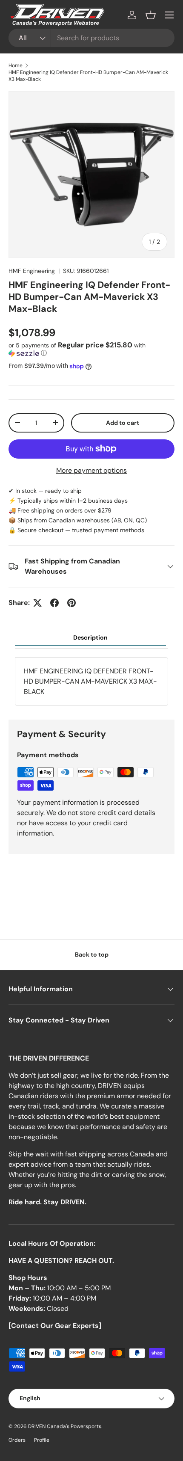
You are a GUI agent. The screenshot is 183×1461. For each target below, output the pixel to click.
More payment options (91, 470)
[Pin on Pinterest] (71, 602)
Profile (41, 1440)
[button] (150, 15)
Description (90, 637)
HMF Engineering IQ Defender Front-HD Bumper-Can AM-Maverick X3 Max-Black (88, 76)
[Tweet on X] (37, 602)
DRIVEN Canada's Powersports (64, 1426)
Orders (17, 1440)
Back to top (92, 954)
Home (16, 65)
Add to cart (122, 423)
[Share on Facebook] (54, 602)
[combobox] (91, 38)
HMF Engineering (32, 271)
